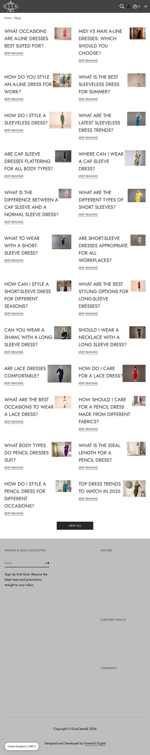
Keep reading (14, 53)
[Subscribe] (47, 563)
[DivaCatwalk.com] (10, 6)
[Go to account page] (129, 7)
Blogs (18, 18)
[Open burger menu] (146, 6)
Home (8, 18)
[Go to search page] (122, 6)
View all (75, 526)
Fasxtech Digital (95, 743)
